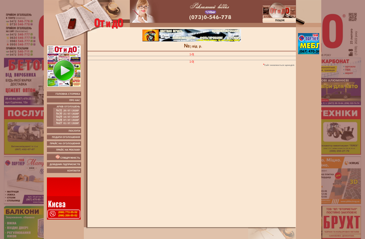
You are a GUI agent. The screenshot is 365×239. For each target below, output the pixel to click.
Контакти (73, 170)
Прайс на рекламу (68, 150)
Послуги (74, 131)
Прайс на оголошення (65, 143)
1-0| (191, 54)
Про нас (74, 100)
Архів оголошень (68, 115)
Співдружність (70, 158)
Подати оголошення (66, 137)
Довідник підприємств (65, 164)
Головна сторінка (68, 94)
